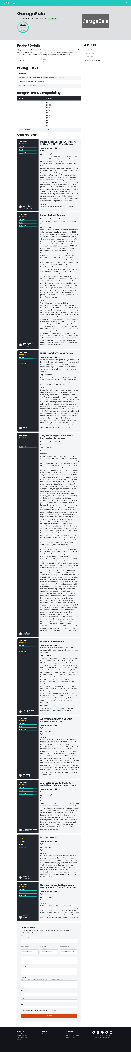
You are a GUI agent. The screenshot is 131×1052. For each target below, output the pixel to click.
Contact (19, 1039)
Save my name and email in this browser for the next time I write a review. (39, 1010)
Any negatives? (24, 966)
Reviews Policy (61, 930)
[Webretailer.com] (11, 3)
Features (23, 945)
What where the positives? (27, 956)
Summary (23, 977)
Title (22, 935)
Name (22, 998)
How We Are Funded (22, 1037)
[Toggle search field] (126, 3)
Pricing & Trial (89, 57)
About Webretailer (22, 1034)
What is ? (24, 990)
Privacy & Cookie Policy (72, 1035)
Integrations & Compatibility (93, 60)
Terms (68, 1034)
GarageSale (88, 49)
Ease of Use (63, 945)
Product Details (89, 53)
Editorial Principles (71, 1037)
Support (42, 945)
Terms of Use (71, 930)
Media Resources (22, 1035)
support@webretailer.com (102, 1037)
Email (22, 1004)
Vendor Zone (45, 1034)
